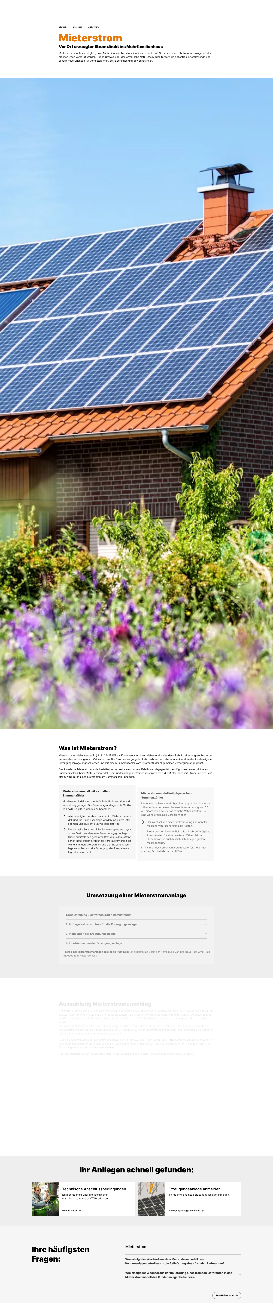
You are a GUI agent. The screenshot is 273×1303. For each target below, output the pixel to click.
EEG (178, 1050)
